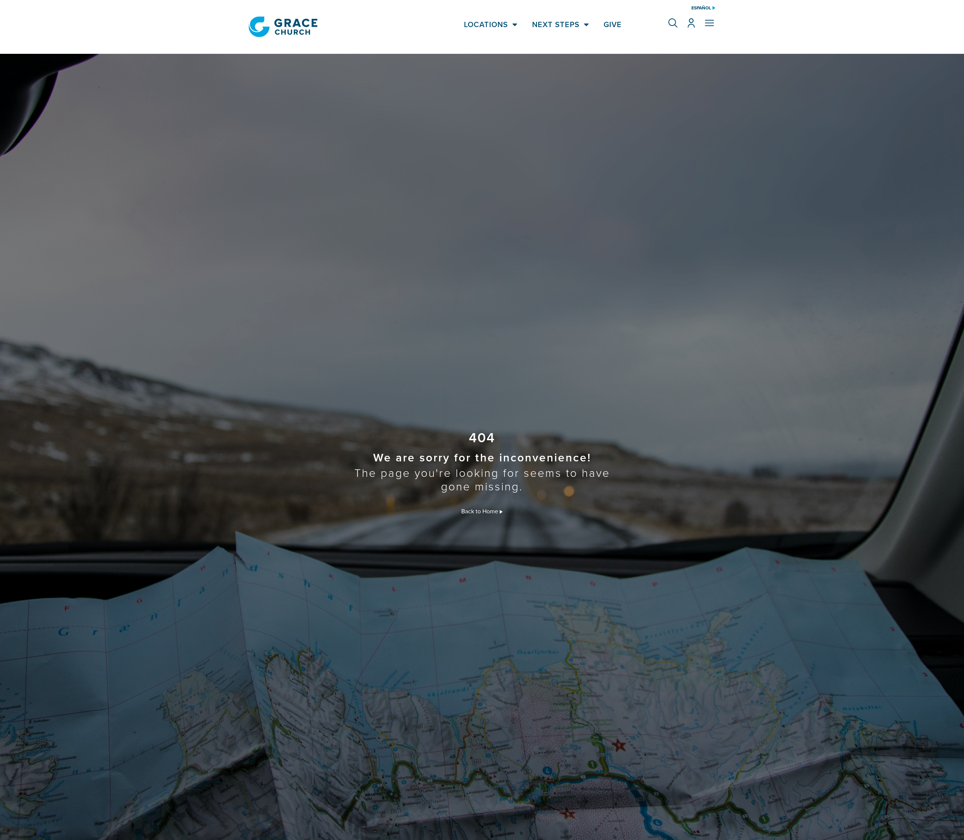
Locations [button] (486, 24)
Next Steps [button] (556, 24)
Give (613, 24)
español (701, 8)
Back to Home (480, 511)
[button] (673, 23)
